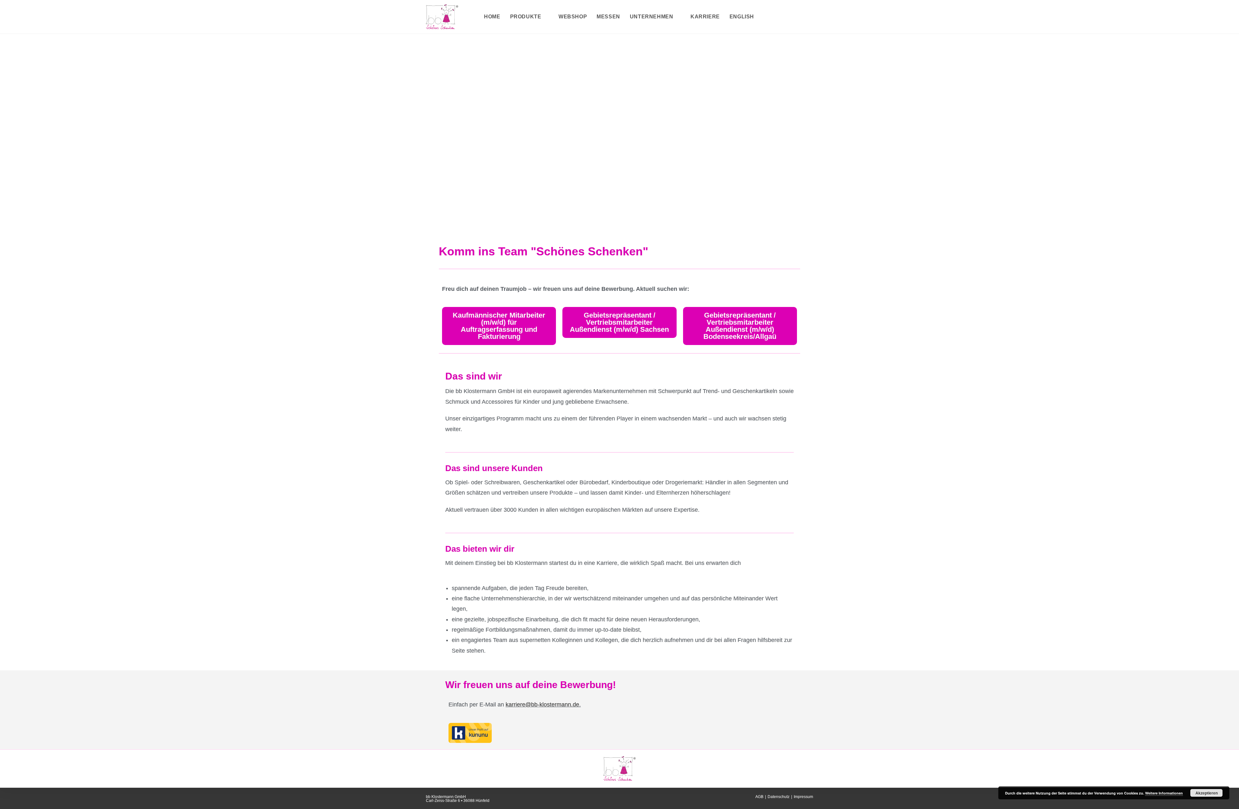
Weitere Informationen (1164, 793)
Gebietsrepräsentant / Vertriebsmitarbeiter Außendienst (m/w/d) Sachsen (619, 322)
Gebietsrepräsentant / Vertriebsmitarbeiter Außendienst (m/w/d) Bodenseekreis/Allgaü (739, 325)
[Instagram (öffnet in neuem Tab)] (800, 16)
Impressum (803, 796)
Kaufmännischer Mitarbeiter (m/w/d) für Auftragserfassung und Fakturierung (499, 325)
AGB (759, 796)
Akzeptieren (1206, 793)
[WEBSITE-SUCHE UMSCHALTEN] (765, 17)
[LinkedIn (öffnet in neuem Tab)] (810, 16)
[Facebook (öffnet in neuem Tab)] (790, 16)
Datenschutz (779, 796)
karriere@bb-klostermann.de (542, 704)
